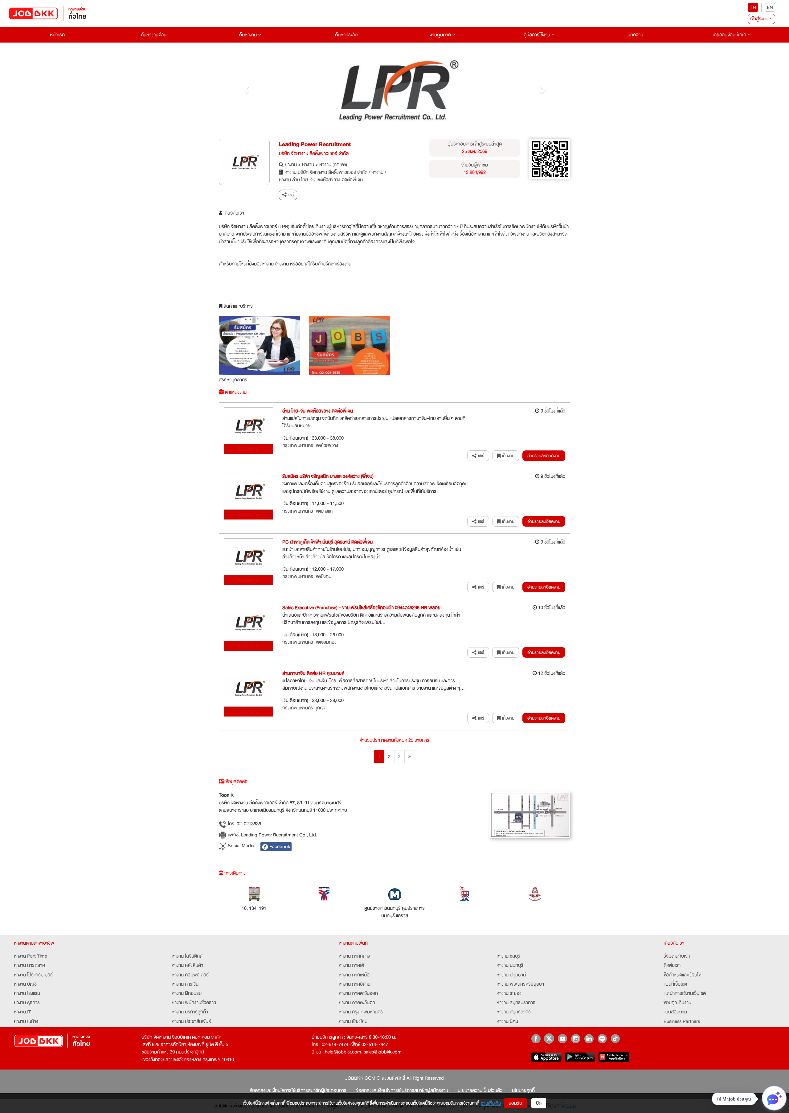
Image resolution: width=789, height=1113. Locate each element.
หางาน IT (22, 1012)
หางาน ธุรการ (27, 1002)
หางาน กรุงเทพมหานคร (361, 1012)
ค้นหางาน (248, 35)
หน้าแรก (57, 35)
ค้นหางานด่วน (153, 35)
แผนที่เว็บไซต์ (675, 984)
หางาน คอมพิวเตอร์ (190, 975)
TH (753, 7)
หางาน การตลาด (29, 965)
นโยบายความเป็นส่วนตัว (480, 1090)
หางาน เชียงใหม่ (353, 1021)
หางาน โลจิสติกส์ (187, 956)
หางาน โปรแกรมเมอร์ (33, 975)
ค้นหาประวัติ (346, 35)
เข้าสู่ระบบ (760, 19)
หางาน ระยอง (509, 993)
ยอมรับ (515, 1103)
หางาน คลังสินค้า (187, 965)
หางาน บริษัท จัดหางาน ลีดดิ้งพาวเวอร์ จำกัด (325, 172)
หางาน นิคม (507, 1021)
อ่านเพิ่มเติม (491, 1103)
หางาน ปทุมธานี (511, 975)
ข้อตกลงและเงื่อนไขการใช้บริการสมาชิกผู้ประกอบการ (298, 1090)
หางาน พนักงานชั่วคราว (194, 1002)
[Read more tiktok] (615, 1038)
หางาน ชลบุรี (508, 956)
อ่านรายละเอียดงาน (543, 455)
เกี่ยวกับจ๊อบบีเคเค (730, 35)
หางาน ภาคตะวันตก (357, 1002)
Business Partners (682, 1021)
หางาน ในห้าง (26, 1021)
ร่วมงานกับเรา (677, 956)
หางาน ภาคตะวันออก (358, 993)
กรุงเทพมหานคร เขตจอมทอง (309, 642)
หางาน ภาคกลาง (354, 956)
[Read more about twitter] (549, 1038)
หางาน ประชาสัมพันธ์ (191, 1021)
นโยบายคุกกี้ (523, 1090)
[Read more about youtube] (562, 1038)
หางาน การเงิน (185, 984)
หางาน (291, 164)
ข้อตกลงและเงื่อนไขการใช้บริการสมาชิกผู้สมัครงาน (402, 1090)
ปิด (539, 1103)
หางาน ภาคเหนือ (354, 975)
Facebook (279, 847)
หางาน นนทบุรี (510, 965)
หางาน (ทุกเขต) (333, 164)
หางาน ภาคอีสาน (354, 984)
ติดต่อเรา (672, 965)
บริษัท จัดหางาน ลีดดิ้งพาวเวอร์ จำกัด (314, 153)
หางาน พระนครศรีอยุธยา (520, 984)
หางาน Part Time (30, 956)
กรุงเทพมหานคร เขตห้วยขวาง (310, 445)
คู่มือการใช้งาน (537, 35)
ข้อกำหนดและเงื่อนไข (682, 975)
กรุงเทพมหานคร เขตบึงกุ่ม (306, 576)
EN (770, 7)
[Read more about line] (602, 1038)
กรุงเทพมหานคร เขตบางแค (307, 511)
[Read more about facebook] (536, 1038)
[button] (245, 88)
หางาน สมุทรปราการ (516, 1002)
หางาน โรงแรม (27, 993)
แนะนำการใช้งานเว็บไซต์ (685, 993)
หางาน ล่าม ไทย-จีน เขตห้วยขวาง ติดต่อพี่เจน (321, 179)
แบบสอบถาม (675, 1012)
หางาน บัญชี (25, 984)
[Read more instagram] (575, 1038)
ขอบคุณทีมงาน (677, 1002)
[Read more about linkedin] (589, 1038)
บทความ (635, 35)
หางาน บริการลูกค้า (190, 1012)
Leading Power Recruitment (315, 144)
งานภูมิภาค (441, 35)
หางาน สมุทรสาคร (514, 1012)
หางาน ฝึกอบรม (187, 993)
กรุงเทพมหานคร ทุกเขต (304, 708)
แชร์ (290, 195)
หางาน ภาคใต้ (351, 965)
